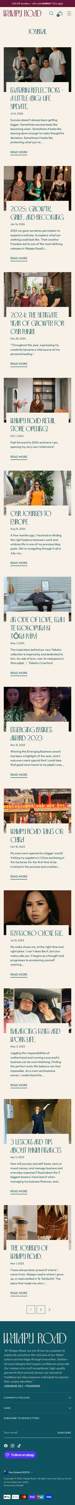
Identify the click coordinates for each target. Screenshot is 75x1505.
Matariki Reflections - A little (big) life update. (36, 98)
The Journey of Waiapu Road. (29, 1252)
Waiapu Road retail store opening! (32, 425)
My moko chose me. (36, 933)
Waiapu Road (29, 1478)
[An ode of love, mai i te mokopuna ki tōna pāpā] (37, 599)
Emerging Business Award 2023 (31, 734)
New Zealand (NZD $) (19, 1472)
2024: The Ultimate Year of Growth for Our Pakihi (37, 323)
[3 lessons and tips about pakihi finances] (37, 1121)
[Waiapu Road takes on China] (37, 811)
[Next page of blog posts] (49, 1309)
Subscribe (64, 1432)
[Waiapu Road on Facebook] (6, 1446)
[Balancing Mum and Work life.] (37, 1010)
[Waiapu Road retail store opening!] (37, 400)
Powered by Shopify (14, 1485)
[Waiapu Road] (22, 13)
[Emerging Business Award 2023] (37, 709)
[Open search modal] (51, 13)
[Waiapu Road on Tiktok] (19, 1446)
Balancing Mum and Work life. (35, 1035)
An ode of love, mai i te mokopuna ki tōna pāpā (37, 628)
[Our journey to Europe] (37, 493)
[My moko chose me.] (37, 912)
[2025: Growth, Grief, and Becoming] (37, 188)
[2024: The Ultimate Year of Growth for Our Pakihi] (37, 294)
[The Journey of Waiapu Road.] (37, 1227)
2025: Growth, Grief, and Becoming (37, 213)
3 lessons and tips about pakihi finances (35, 1146)
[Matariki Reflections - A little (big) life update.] (37, 69)
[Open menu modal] (69, 13)
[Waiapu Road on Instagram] (12, 1446)
